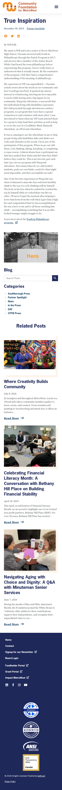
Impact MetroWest (15, 677)
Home (8, 639)
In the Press (14, 305)
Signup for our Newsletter (19, 652)
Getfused (41, 776)
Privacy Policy (10, 781)
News (11, 301)
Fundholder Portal (15, 665)
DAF (10, 309)
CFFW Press (14, 313)
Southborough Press (19, 293)
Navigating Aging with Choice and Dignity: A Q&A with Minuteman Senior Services (29, 584)
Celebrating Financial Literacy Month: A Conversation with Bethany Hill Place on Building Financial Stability (29, 483)
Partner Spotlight (36, 28)
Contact (9, 645)
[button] (6, 36)
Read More (13, 418)
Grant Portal (12, 671)
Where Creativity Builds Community (26, 384)
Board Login (11, 658)
